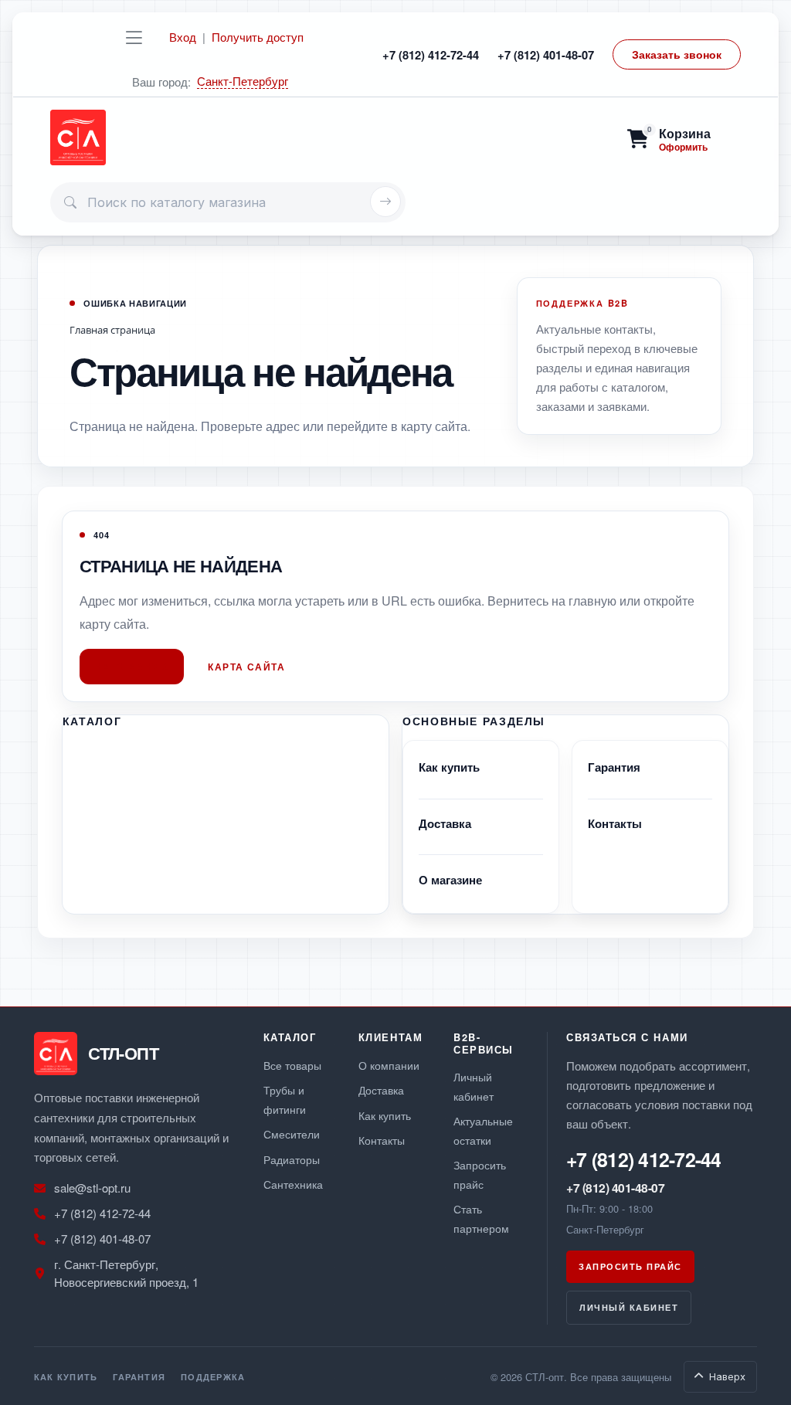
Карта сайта (246, 667)
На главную (131, 667)
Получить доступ (258, 37)
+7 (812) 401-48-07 (545, 54)
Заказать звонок (676, 54)
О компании (388, 1065)
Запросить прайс (630, 1266)
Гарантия (614, 766)
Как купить (449, 766)
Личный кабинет (628, 1307)
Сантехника (293, 1184)
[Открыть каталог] (134, 37)
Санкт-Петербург (242, 81)
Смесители (291, 1133)
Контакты (615, 823)
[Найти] (385, 201)
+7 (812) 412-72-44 (430, 54)
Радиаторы (291, 1159)
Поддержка (213, 1376)
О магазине (450, 879)
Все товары (292, 1065)
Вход (182, 37)
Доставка (445, 823)
